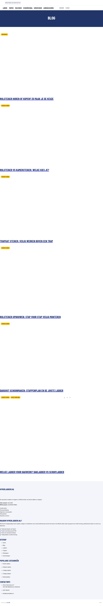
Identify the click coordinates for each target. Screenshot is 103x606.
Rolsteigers (18, 8)
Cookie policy (3, 508)
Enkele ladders (6, 563)
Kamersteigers (38, 8)
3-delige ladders (7, 573)
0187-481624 (6, 590)
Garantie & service (4, 515)
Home (4, 542)
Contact (67, 7)
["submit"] (15, 2)
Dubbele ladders (7, 567)
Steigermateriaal (28, 8)
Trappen (11, 8)
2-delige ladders (7, 570)
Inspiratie (61, 7)
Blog (4, 545)
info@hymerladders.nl (8, 593)
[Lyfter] (8, 602)
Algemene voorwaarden (6, 512)
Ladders (5, 8)
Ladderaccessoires (48, 8)
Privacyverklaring (4, 510)
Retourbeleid (3, 514)
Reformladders (6, 577)
